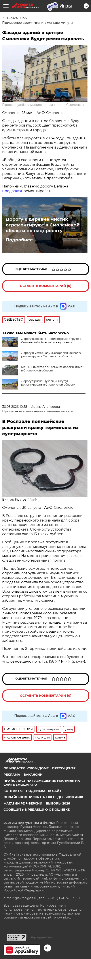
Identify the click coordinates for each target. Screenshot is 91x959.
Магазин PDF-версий (23, 803)
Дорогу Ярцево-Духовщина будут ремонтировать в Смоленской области (48, 382)
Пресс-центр (64, 768)
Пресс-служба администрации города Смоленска (43, 105)
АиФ (33, 500)
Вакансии (33, 775)
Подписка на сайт (43, 791)
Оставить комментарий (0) (45, 286)
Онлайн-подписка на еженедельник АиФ (43, 797)
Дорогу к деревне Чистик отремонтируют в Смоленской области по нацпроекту (43, 225)
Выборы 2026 (58, 803)
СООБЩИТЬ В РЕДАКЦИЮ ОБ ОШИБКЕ (37, 810)
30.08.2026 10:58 (14, 407)
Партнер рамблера (41, 937)
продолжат (12, 191)
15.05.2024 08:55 (14, 18)
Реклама (12, 775)
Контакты (13, 791)
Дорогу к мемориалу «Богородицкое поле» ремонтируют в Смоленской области (51, 354)
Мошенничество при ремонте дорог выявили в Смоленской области (52, 368)
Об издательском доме (26, 768)
